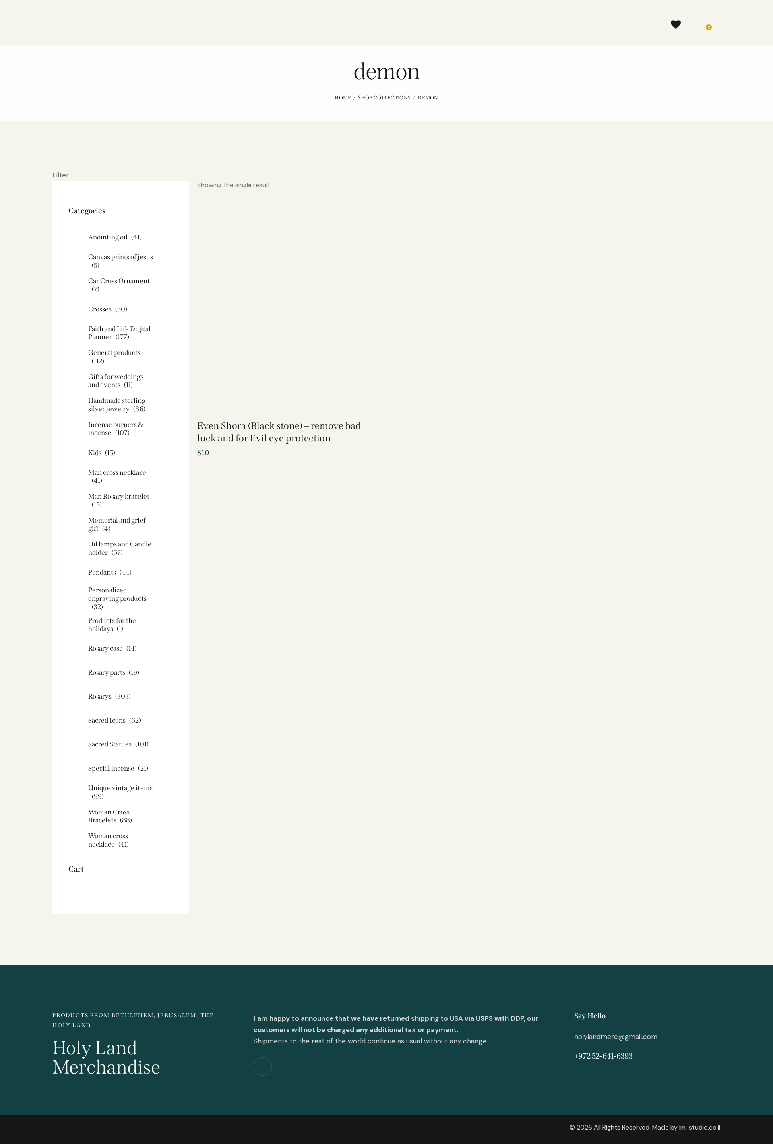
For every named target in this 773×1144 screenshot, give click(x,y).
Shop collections (384, 98)
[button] (346, 230)
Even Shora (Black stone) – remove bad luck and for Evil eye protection (279, 432)
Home (343, 98)
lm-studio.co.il (699, 1127)
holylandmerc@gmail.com (615, 1036)
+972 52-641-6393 (603, 1056)
